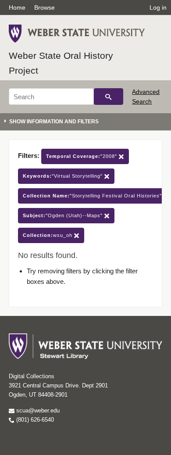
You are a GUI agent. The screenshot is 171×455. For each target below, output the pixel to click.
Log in (158, 7)
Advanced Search (146, 96)
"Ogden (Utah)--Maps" (63, 215)
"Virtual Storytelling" (63, 176)
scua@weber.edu (37, 410)
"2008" (82, 156)
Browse (44, 7)
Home (17, 7)
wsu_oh (48, 235)
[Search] (108, 96)
